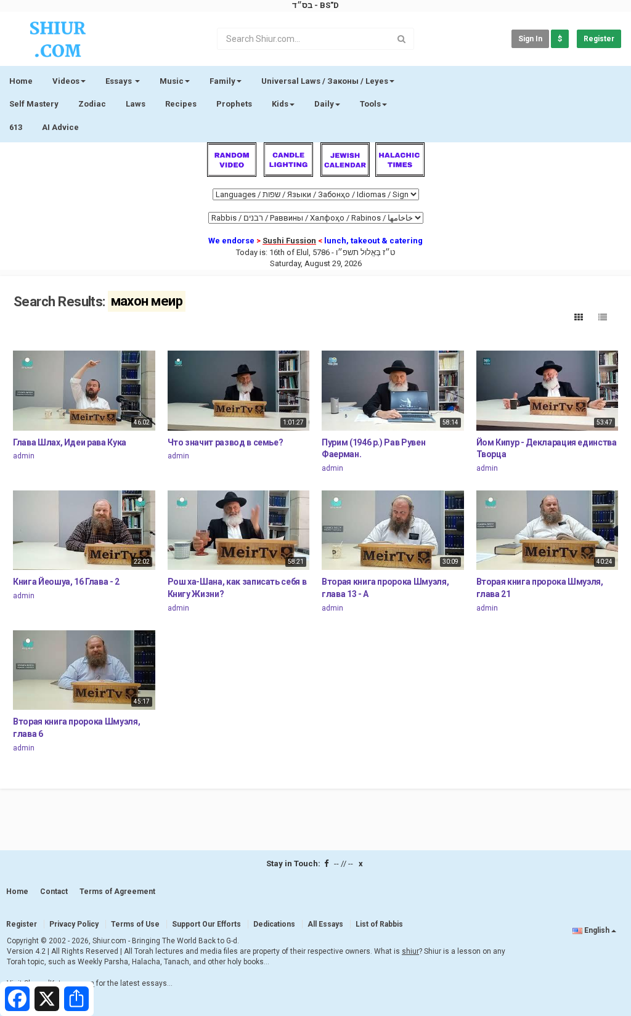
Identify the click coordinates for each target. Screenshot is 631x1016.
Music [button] (172, 81)
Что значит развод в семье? (225, 442)
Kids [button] (280, 103)
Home (21, 81)
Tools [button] (370, 103)
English (596, 930)
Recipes (181, 103)
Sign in (530, 39)
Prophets (234, 103)
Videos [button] (65, 81)
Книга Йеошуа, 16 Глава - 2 (66, 582)
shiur (410, 951)
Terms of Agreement (117, 891)
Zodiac (92, 103)
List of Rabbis (379, 924)
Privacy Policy (74, 924)
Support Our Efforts (206, 924)
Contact (54, 891)
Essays (119, 81)
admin (24, 456)
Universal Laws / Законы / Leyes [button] (324, 81)
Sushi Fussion (289, 240)
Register (599, 39)
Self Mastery (34, 103)
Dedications (274, 924)
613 (15, 127)
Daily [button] (324, 103)
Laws (135, 103)
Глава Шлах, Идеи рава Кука (69, 442)
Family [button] (222, 81)
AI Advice (60, 127)
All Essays (325, 924)
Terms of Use (135, 924)
